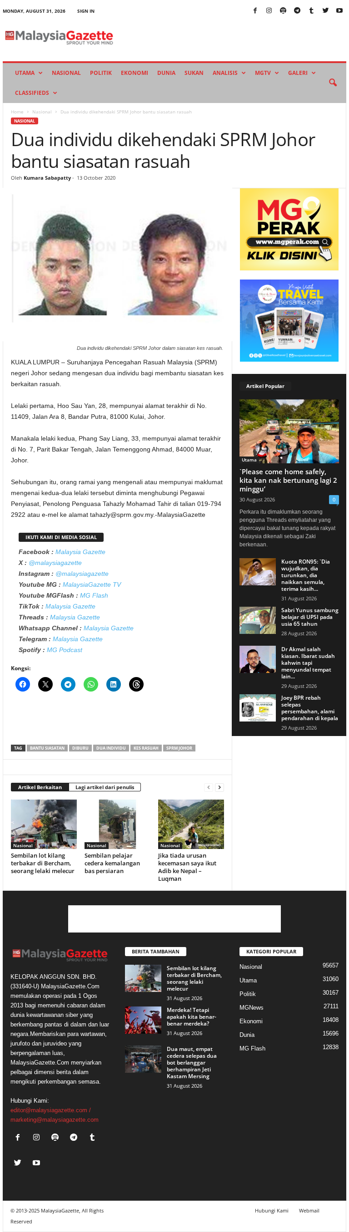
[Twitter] (325, 11)
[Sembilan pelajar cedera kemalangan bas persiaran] (117, 824)
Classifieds (32, 93)
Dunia (166, 73)
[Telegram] (297, 11)
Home (17, 111)
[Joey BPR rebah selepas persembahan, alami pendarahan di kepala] (257, 708)
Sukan (194, 73)
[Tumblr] (311, 11)
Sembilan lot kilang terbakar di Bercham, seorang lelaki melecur (43, 863)
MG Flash (94, 595)
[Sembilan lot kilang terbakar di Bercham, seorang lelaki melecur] (44, 824)
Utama (25, 73)
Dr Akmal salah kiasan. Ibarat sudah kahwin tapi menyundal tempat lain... (308, 662)
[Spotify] (283, 11)
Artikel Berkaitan (40, 787)
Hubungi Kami (272, 1210)
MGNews (251, 1007)
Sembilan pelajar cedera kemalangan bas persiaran (112, 863)
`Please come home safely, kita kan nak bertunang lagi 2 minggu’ (288, 480)
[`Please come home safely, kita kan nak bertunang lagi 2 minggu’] (289, 431)
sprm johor (179, 748)
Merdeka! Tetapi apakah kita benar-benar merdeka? (191, 1016)
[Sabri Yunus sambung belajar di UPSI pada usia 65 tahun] (257, 620)
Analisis (225, 73)
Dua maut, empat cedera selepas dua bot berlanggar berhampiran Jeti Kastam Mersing (192, 1062)
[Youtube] (339, 11)
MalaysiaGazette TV (92, 584)
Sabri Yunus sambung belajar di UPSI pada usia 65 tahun (310, 617)
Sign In (86, 11)
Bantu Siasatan (47, 748)
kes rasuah (146, 748)
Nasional (66, 73)
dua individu (111, 748)
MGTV (263, 73)
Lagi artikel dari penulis (104, 787)
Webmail (309, 1210)
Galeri (298, 73)
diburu (80, 748)
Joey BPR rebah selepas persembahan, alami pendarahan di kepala (309, 708)
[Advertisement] (117, 721)
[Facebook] (254, 11)
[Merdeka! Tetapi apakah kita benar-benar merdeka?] (143, 1020)
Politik (101, 73)
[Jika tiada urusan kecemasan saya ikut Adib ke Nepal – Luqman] (191, 824)
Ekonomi (134, 73)
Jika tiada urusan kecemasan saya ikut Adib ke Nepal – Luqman (187, 867)
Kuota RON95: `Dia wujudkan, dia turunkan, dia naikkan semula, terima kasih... (305, 575)
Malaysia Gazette (80, 551)
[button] (333, 83)
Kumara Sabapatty (47, 177)
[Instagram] (269, 11)
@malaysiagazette (55, 562)
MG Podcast (64, 649)
